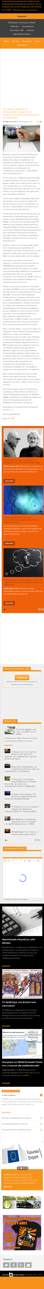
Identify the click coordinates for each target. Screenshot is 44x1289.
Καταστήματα (28, 26)
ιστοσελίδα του (30, 1072)
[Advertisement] (22, 78)
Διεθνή (37, 41)
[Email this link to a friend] (40, 121)
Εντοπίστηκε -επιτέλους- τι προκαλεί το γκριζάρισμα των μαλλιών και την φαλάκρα (21, 461)
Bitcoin (6, 41)
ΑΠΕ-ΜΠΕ (11, 418)
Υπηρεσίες (14, 26)
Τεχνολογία (22, 45)
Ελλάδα (15, 41)
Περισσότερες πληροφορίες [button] (25, 9)
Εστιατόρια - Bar (16, 30)
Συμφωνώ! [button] (22, 16)
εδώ (12, 409)
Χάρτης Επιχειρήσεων (22, 34)
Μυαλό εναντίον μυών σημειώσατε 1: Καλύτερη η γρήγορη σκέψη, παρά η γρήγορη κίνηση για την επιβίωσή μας (23, 582)
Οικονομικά (26, 41)
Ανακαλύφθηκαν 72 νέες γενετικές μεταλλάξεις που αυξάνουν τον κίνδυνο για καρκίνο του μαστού (21, 519)
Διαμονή (30, 30)
